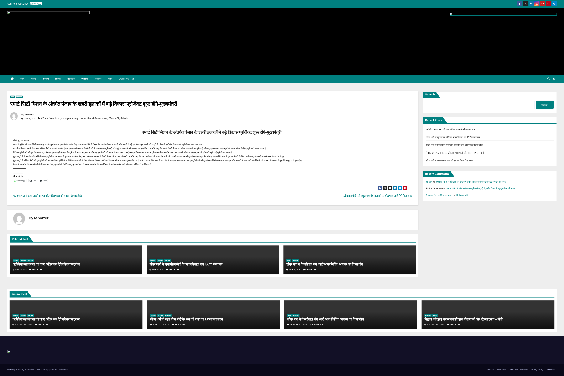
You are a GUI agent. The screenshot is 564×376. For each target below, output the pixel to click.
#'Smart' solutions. (50, 118)
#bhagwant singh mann (73, 118)
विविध (110, 78)
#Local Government (97, 118)
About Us (490, 370)
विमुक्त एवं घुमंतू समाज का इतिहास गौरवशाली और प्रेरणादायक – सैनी (455, 153)
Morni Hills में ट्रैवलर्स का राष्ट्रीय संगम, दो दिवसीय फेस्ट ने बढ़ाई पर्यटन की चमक (471, 182)
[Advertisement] (282, 49)
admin (429, 182)
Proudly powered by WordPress (21, 370)
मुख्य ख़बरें (19, 97)
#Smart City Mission (118, 118)
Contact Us (127, 78)
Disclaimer (501, 370)
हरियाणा (46, 78)
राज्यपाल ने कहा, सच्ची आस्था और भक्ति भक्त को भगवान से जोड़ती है (49, 195)
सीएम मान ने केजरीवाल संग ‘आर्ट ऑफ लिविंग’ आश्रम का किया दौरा (324, 264)
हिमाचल (58, 78)
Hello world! (462, 195)
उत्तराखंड (71, 78)
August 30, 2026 (24, 325)
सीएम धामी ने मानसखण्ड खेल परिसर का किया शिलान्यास (450, 160)
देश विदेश (84, 78)
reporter (29, 114)
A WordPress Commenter (439, 195)
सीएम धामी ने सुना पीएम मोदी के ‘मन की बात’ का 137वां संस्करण (186, 264)
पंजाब (22, 78)
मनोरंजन (98, 78)
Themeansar (62, 370)
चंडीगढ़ (33, 78)
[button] (548, 78)
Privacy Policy (537, 370)
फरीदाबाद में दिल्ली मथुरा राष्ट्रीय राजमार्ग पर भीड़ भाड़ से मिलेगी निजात (376, 195)
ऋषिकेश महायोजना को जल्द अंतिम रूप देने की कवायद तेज (46, 264)
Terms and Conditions (518, 370)
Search (430, 94)
